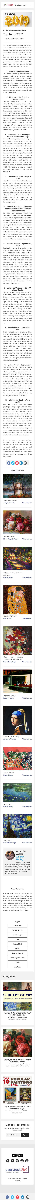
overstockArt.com (20, 30)
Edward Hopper (19, 245)
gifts (17, 939)
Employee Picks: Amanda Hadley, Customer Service (17, 1061)
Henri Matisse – (19, 329)
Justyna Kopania (8, 503)
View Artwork (27, 503)
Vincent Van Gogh (9, 662)
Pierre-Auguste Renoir (10, 539)
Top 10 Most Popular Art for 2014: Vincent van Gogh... (17, 1108)
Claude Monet (18, 135)
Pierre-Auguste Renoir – (19, 98)
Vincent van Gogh (17, 209)
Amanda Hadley (18, 39)
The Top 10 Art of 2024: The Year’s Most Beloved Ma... (18, 1014)
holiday (17, 949)
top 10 (17, 962)
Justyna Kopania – (19, 71)
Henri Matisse (8, 775)
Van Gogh (17, 967)
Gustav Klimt (19, 177)
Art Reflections (8, 30)
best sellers (17, 926)
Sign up (25, 1135)
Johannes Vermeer (19, 289)
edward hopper (17, 935)
